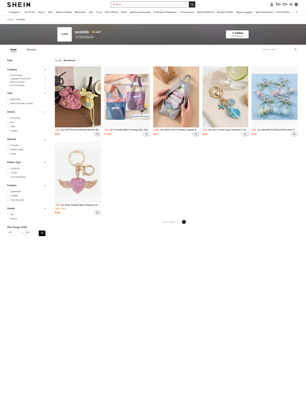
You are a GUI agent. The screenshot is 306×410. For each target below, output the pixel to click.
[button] (291, 4)
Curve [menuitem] (99, 12)
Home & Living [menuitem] (187, 12)
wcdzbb (82, 32)
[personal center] (272, 4)
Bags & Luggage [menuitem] (244, 12)
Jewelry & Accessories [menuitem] (140, 12)
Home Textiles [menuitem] (283, 12)
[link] (278, 4)
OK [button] (42, 233)
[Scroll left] (293, 12)
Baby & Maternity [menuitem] (205, 12)
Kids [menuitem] (91, 12)
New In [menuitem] (41, 12)
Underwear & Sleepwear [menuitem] (165, 12)
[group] (26, 75)
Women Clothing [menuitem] (64, 12)
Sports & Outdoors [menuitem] (264, 12)
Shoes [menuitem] (124, 12)
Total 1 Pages (169, 222)
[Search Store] (295, 49)
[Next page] (188, 222)
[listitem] (85, 37)
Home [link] (10, 19)
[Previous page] (180, 222)
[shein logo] (18, 4)
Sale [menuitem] (50, 12)
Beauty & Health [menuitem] (225, 12)
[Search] (192, 4)
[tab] (14, 49)
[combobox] (68, 60)
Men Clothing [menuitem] (111, 12)
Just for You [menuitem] (30, 12)
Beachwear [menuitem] (80, 12)
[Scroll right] (297, 12)
